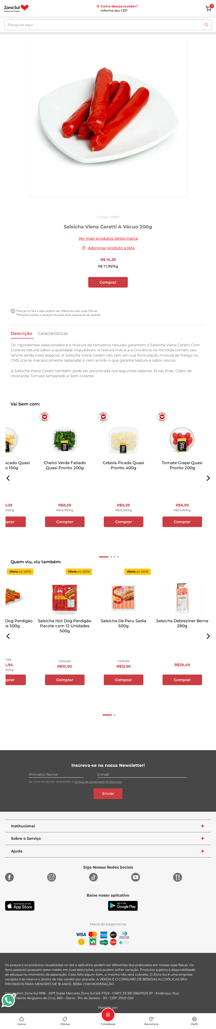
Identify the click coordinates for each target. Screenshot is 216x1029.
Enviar (108, 793)
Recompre (151, 1024)
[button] (8, 478)
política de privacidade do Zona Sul (98, 781)
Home (22, 1024)
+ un (108, 296)
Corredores (108, 1024)
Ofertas (65, 1024)
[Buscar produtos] (206, 25)
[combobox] (108, 25)
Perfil (194, 1024)
